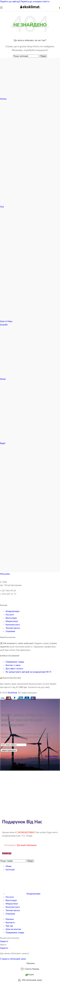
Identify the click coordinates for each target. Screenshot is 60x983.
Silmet (3, 379)
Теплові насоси (13, 628)
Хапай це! (6, 853)
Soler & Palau (6, 321)
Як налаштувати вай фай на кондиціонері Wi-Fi (28, 672)
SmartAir (4, 325)
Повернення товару (15, 662)
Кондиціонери (12, 611)
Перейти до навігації (10, 2)
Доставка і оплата (14, 669)
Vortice (3, 99)
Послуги (10, 615)
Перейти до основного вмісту (35, 2)
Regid (2, 443)
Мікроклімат (12, 621)
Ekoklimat (12, 693)
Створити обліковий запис (13, 959)
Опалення (10, 631)
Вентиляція (11, 618)
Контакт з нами (13, 665)
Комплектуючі (13, 625)
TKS (2, 207)
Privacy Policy (51, 756)
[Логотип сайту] (30, 9)
